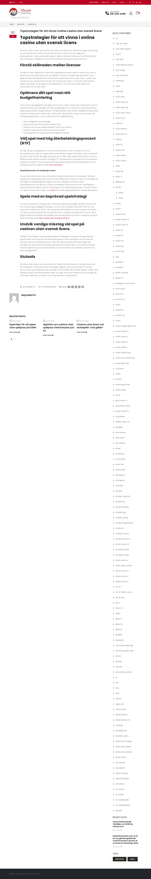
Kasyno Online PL (122, 411)
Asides (121, 192)
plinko (118, 613)
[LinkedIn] (140, 2)
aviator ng (119, 246)
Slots (117, 688)
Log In (122, 2)
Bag (117, 257)
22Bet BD (119, 171)
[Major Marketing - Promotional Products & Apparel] (20, 13)
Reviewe (119, 661)
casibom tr (120, 310)
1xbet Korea (120, 118)
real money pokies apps (125, 651)
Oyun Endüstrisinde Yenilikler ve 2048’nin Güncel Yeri (123, 824)
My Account (94, 2)
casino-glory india (122, 363)
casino (118, 320)
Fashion (119, 379)
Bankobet (119, 262)
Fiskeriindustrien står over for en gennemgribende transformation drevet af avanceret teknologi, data (125, 839)
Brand (118, 304)
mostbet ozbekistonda (124, 523)
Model (118, 448)
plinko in (119, 619)
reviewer (119, 667)
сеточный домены (123, 805)
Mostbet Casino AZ (123, 496)
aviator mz (120, 241)
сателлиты (120, 784)
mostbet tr (120, 528)
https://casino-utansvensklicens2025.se (54, 218)
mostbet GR (120, 501)
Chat (132, 859)
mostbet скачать (122, 533)
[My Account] (131, 13)
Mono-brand (120, 470)
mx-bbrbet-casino (122, 555)
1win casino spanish (123, 49)
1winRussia (120, 81)
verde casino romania (124, 752)
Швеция (119, 810)
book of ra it (120, 299)
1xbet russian (121, 155)
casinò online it (121, 347)
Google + (79, 287)
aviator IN (119, 230)
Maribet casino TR (123, 422)
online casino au (122, 560)
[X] (133, 2)
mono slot (120, 464)
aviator (118, 209)
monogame (120, 480)
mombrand (120, 454)
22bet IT (119, 176)
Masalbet (119, 427)
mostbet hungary (122, 507)
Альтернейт (120, 762)
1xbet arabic (120, 97)
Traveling (119, 725)
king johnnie (120, 416)
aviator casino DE (122, 219)
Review (118, 656)
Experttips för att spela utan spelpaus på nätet (22, 326)
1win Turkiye (120, 70)
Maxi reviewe (121, 432)
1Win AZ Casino (122, 43)
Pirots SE (119, 608)
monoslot (119, 485)
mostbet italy (121, 512)
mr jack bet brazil (122, 549)
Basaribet (119, 267)
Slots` (118, 693)
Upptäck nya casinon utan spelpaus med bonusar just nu (58, 327)
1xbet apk (119, 91)
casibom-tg (120, 315)
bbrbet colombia (122, 272)
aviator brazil (120, 214)
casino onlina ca (122, 336)
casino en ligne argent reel (126, 326)
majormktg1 (30, 287)
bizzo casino (120, 288)
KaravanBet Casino (123, 406)
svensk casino (121, 709)
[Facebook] (130, 2)
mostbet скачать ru (123, 539)
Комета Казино (122, 773)
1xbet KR (119, 123)
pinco (118, 603)
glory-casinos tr (121, 400)
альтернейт (120, 768)
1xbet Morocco (121, 134)
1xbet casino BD (122, 107)
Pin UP (118, 587)
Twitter (53, 190)
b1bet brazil (120, 251)
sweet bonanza (121, 714)
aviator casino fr (122, 225)
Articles (118, 187)
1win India (119, 59)
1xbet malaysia (121, 129)
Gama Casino (121, 390)
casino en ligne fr (122, 331)
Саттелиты (120, 789)
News (121, 198)
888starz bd (120, 182)
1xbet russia (120, 150)
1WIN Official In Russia (124, 65)
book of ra (120, 294)
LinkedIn (76, 287)
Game (118, 395)
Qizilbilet (119, 635)
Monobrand (120, 475)
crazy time (120, 368)
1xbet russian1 (121, 160)
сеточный (119, 794)
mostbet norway (122, 517)
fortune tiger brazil (123, 384)
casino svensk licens (123, 352)
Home (11, 24)
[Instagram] (136, 2)
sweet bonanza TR (123, 720)
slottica (118, 698)
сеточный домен (48, 287)
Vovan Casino (121, 757)
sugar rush (120, 704)
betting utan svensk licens (125, 283)
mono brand (120, 459)
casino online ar (122, 342)
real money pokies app (124, 645)
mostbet (119, 491)
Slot (117, 683)
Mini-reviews (120, 443)
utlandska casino (122, 736)
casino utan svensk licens (125, 358)
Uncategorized (121, 730)
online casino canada (124, 565)
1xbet (118, 86)
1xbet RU (119, 144)
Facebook (69, 287)
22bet (118, 166)
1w (117, 38)
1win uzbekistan (122, 75)
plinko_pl (119, 629)
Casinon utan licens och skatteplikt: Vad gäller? (90, 326)
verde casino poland (123, 746)
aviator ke (119, 235)
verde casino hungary (124, 741)
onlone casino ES (122, 571)
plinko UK (119, 624)
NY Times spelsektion (54, 165)
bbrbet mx (119, 278)
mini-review (120, 438)
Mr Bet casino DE (122, 544)
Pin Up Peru (120, 597)
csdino (118, 374)
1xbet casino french (123, 113)
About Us (105, 2)
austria (118, 203)
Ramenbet (120, 640)
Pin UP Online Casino (124, 592)
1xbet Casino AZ (122, 102)
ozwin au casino (122, 576)
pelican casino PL (122, 581)
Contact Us (31, 24)
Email (82, 287)
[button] (12, 339)
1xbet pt (119, 139)
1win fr (118, 54)
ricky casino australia (123, 672)
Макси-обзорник (122, 778)
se (116, 677)
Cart (114, 2)
